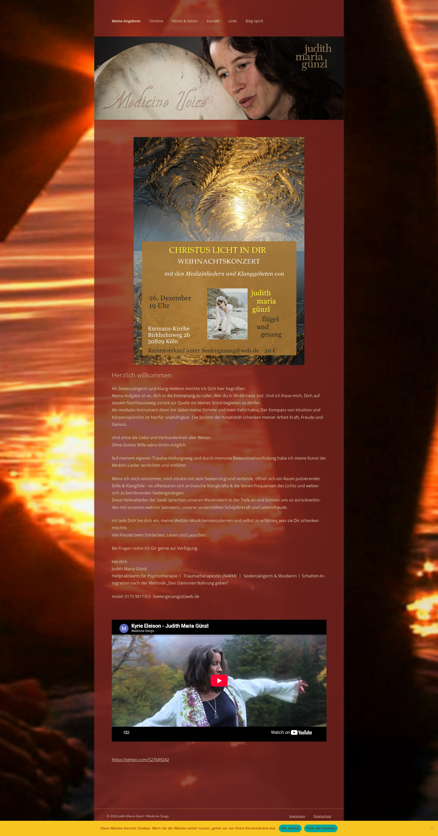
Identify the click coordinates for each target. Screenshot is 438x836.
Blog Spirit (254, 21)
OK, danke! (290, 828)
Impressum (297, 816)
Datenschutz (322, 816)
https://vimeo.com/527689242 (140, 759)
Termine (156, 21)
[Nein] (431, 828)
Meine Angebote (126, 21)
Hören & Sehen (185, 21)
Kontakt (213, 21)
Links (232, 21)
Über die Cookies (321, 828)
